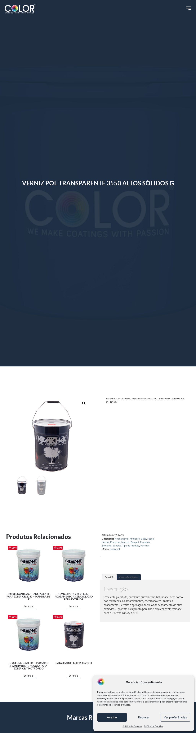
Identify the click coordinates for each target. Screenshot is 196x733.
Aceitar (112, 717)
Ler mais (28, 606)
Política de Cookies (132, 726)
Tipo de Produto (130, 545)
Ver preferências (175, 717)
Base (143, 538)
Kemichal (115, 542)
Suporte (117, 545)
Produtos (145, 542)
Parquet (135, 542)
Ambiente (135, 538)
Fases (127, 398)
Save (14, 547)
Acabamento (138, 398)
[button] (83, 403)
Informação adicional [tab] (128, 577)
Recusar (143, 717)
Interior (105, 542)
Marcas (125, 542)
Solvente (106, 545)
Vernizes (144, 545)
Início (108, 398)
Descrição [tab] (109, 577)
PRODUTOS (117, 398)
